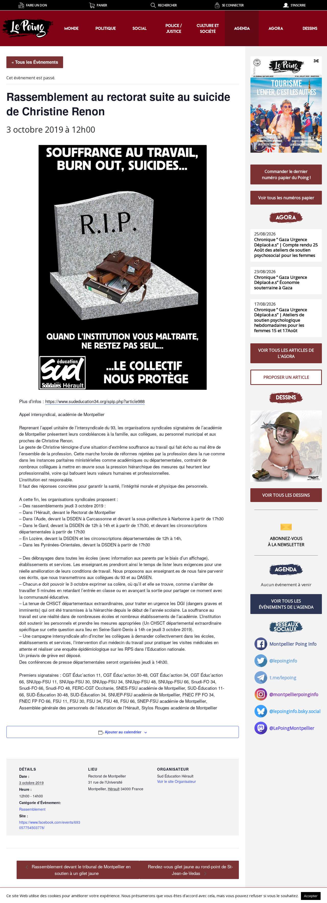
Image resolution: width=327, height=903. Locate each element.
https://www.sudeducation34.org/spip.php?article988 (95, 401)
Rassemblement (32, 809)
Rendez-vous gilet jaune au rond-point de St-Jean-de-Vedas (190, 869)
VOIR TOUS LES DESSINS (286, 495)
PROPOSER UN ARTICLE (286, 377)
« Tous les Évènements (34, 62)
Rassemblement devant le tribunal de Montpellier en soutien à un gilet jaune (80, 869)
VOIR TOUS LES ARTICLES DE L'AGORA (286, 353)
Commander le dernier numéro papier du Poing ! (286, 174)
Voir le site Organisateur (176, 781)
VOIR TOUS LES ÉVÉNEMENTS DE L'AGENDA (286, 604)
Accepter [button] (311, 896)
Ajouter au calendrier (123, 731)
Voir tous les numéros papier (286, 197)
